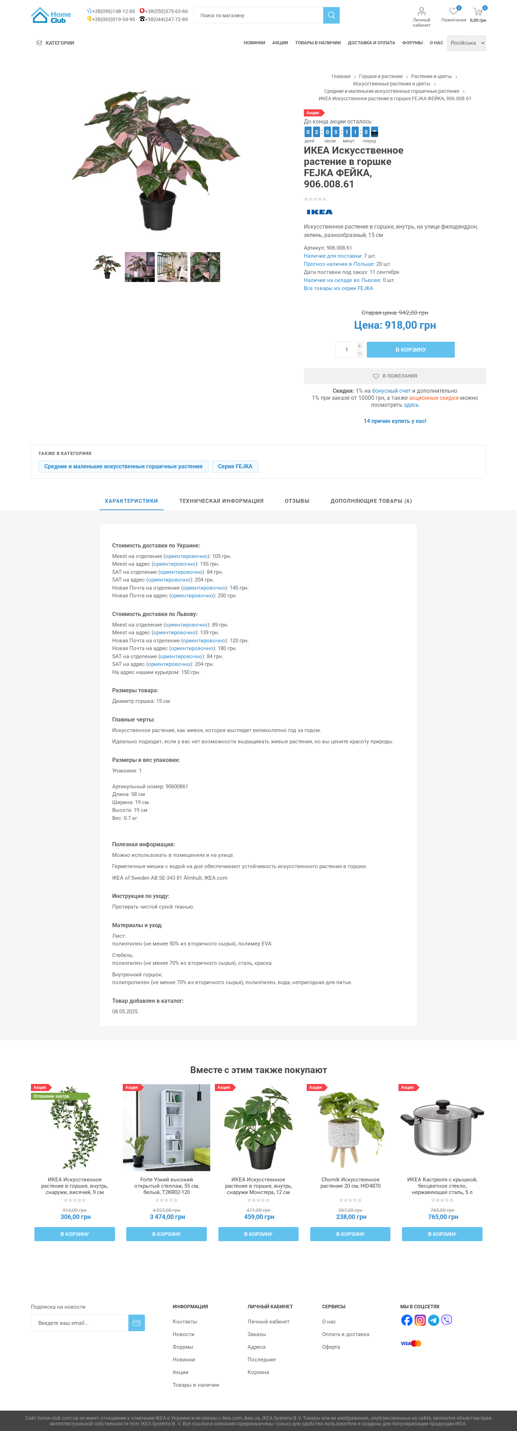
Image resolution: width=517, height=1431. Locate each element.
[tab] (132, 501)
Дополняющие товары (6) (371, 501)
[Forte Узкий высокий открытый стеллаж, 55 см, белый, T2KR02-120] (166, 1127)
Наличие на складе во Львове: (343, 280)
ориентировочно (186, 556)
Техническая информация (221, 501)
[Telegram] (433, 1320)
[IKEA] (320, 212)
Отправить (136, 1323)
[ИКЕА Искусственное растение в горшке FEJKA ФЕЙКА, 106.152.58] (74, 1127)
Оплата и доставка (345, 1334)
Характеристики (131, 501)
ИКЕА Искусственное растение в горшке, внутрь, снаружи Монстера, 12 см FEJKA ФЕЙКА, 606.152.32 (258, 1189)
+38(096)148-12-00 (113, 11)
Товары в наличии (318, 42)
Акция (312, 112)
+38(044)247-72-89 (166, 19)
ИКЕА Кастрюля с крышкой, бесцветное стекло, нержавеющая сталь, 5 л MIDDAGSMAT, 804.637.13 (442, 1189)
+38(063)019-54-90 (113, 19)
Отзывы (297, 501)
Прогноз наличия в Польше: (339, 264)
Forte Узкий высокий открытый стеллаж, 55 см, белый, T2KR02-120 (166, 1185)
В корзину (411, 350)
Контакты (185, 1321)
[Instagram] (420, 1320)
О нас (436, 42)
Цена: (368, 325)
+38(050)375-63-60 (166, 11)
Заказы (257, 1334)
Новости (183, 1334)
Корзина (258, 1372)
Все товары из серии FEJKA (338, 288)
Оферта (331, 1347)
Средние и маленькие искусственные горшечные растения (123, 466)
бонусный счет (391, 390)
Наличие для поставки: (333, 256)
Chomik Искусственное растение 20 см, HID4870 (350, 1182)
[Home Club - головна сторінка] (51, 15)
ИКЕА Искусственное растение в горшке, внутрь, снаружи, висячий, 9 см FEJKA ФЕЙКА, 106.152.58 (74, 1189)
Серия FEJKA (235, 466)
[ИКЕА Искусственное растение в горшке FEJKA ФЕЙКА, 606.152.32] (258, 1127)
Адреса (257, 1347)
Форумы (412, 42)
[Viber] (447, 1320)
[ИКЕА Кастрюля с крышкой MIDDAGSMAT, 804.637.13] (442, 1127)
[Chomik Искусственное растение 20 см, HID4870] (350, 1127)
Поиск (331, 15)
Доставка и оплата (371, 42)
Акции (280, 42)
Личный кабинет (421, 22)
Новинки (254, 42)
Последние (262, 1359)
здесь (411, 405)
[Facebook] (407, 1320)
